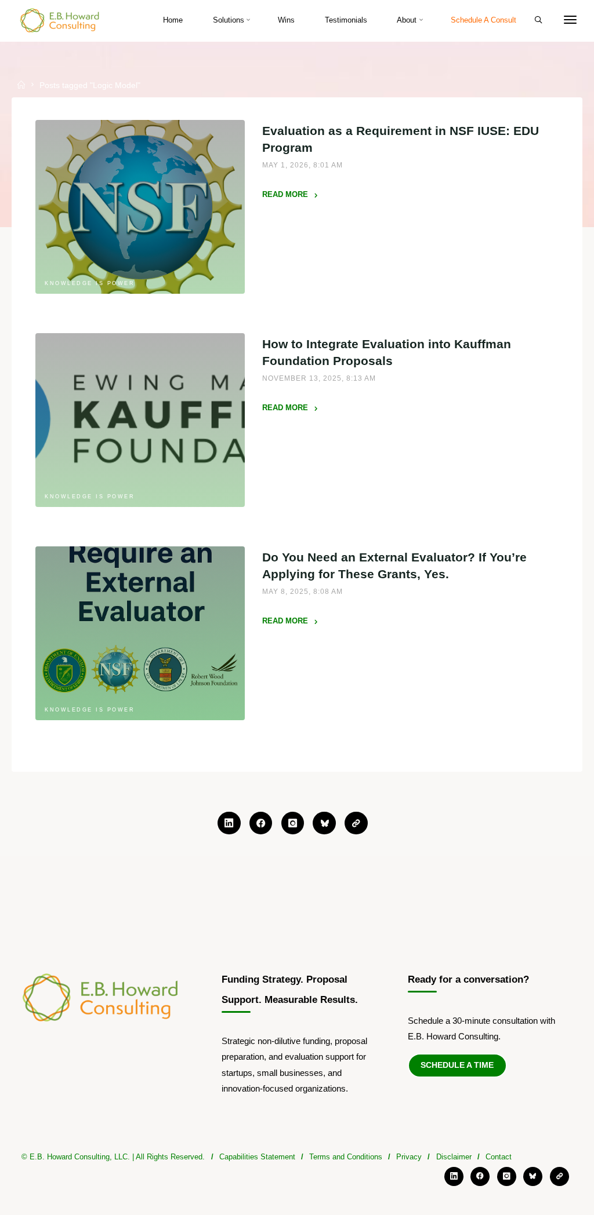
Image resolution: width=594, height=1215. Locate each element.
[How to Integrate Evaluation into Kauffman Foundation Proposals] (140, 420)
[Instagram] (293, 823)
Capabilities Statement (257, 1157)
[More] (570, 20)
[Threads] (356, 823)
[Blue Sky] (324, 823)
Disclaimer (454, 1157)
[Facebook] (261, 823)
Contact (499, 1157)
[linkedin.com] (229, 823)
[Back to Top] (297, 1183)
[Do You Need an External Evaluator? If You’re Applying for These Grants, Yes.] (140, 633)
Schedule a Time (457, 1065)
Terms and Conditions (345, 1157)
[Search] (538, 20)
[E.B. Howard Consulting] (60, 20)
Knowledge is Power (90, 283)
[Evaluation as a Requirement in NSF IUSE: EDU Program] (140, 207)
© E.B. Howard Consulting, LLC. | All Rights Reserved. (113, 1157)
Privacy (409, 1157)
